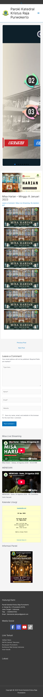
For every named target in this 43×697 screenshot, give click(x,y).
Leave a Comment (8, 203)
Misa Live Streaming (23, 203)
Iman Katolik (6, 649)
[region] (21, 95)
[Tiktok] (30, 627)
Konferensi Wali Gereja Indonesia (13, 647)
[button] (4, 95)
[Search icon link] (21, 3)
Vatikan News (6, 640)
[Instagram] (18, 627)
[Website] (21, 409)
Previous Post (21, 342)
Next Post (21, 348)
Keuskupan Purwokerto (10, 645)
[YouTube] (24, 627)
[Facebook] (12, 627)
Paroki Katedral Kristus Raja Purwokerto (23, 13)
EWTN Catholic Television (10, 642)
